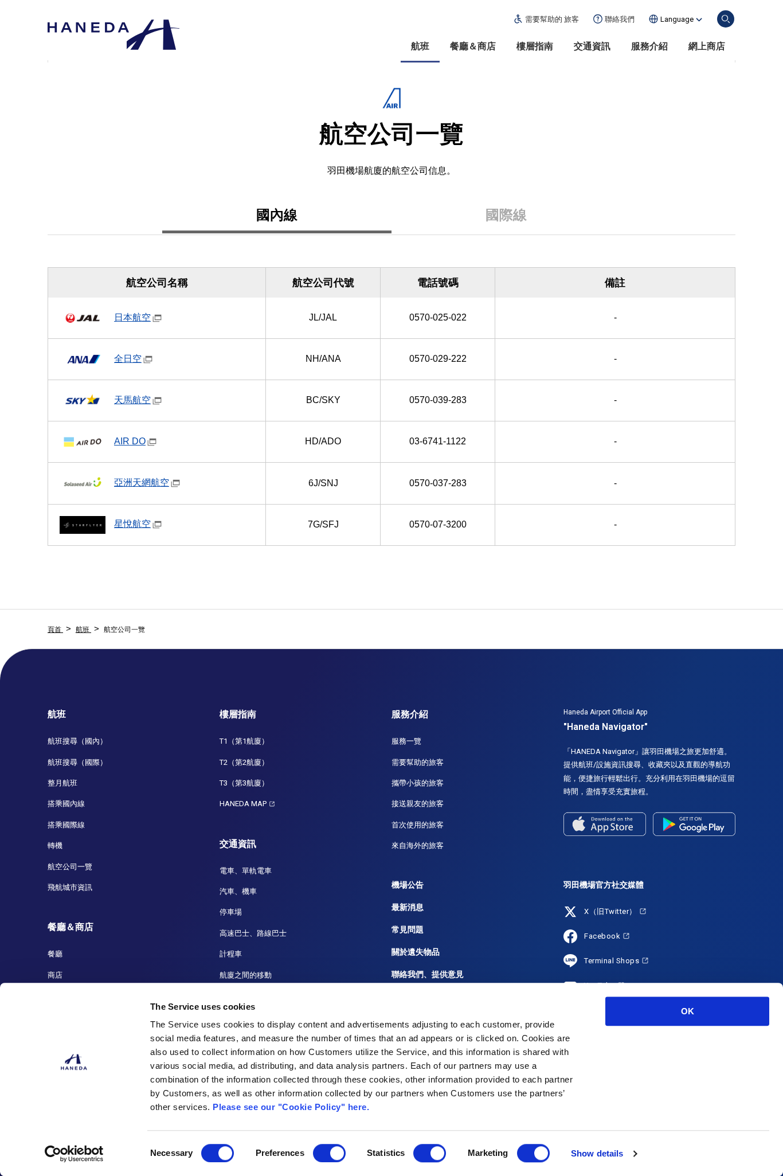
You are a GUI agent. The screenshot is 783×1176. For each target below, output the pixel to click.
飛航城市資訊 (70, 887)
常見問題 (407, 929)
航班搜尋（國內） (77, 741)
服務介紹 (649, 46)
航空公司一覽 (70, 866)
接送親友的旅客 (417, 803)
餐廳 (55, 954)
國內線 (276, 214)
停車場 (231, 912)
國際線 (506, 214)
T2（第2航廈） (244, 762)
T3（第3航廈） (244, 783)
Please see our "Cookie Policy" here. (291, 1107)
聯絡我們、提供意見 (427, 974)
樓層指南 (534, 46)
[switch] (329, 1153)
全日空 (128, 359)
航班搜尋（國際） (77, 762)
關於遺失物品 (415, 951)
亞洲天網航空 (141, 482)
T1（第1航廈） (244, 741)
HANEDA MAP (243, 803)
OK (687, 1011)
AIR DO (130, 441)
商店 (55, 975)
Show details (597, 1153)
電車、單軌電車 (246, 870)
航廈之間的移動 (246, 975)
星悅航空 (132, 524)
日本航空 (132, 317)
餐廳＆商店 (473, 46)
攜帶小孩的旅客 (417, 783)
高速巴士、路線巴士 (253, 933)
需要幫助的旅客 (417, 762)
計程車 (231, 954)
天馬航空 (132, 400)
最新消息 (407, 907)
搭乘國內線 (66, 803)
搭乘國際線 (66, 825)
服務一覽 (406, 741)
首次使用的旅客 (417, 825)
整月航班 (62, 783)
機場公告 (407, 884)
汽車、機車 (238, 891)
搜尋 (725, 19)
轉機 (55, 845)
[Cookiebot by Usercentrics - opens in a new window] (74, 1153)
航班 (420, 46)
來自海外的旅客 (417, 845)
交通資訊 (592, 46)
